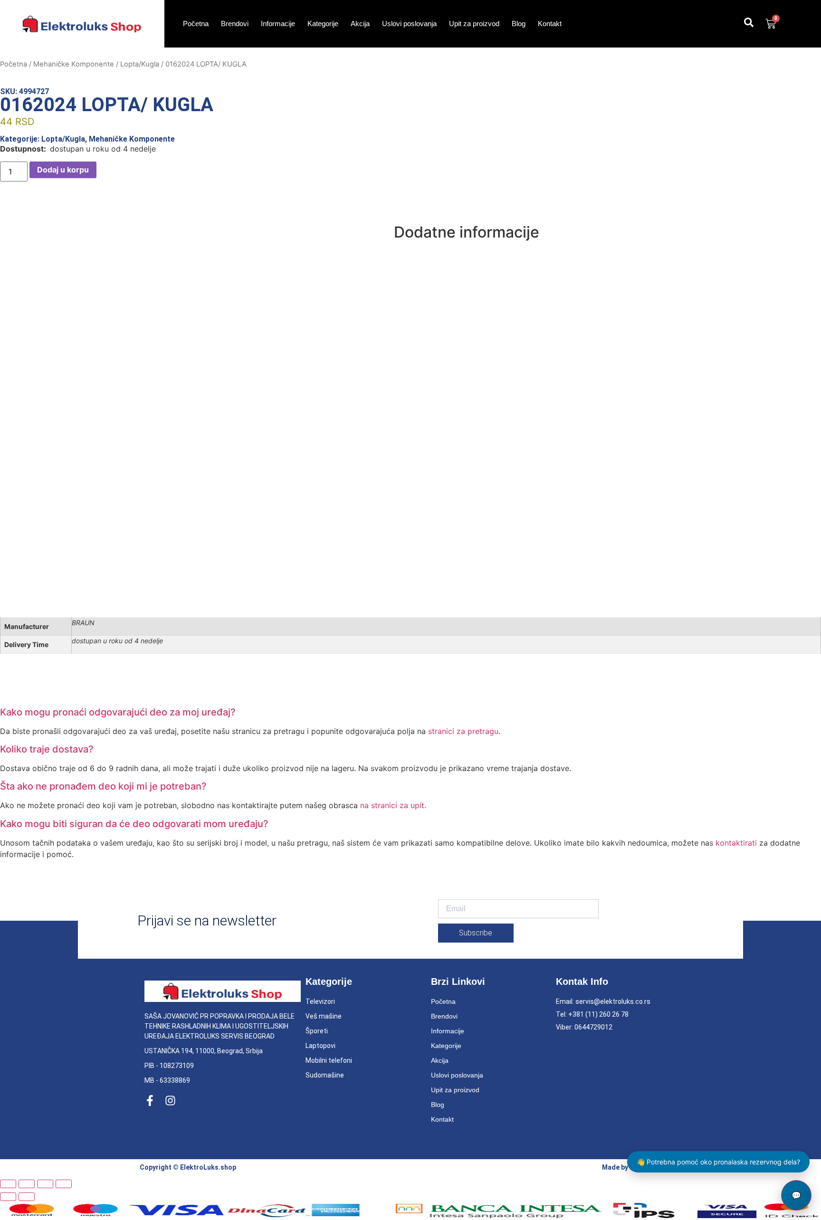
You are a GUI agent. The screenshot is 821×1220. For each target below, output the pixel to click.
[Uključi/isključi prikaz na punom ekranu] (27, 1184)
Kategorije (322, 23)
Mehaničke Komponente (73, 64)
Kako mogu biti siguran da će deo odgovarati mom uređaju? (134, 823)
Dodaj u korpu (63, 169)
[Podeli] (45, 1184)
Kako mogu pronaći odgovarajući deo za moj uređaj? (118, 712)
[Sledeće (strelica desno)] (27, 1196)
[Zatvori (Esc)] (64, 1184)
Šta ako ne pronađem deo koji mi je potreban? (103, 786)
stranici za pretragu (463, 731)
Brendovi (234, 23)
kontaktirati (736, 843)
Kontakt (550, 23)
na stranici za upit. (393, 805)
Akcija (360, 23)
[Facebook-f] (149, 1100)
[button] (410, 712)
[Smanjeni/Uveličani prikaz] (8, 1184)
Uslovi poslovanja (409, 23)
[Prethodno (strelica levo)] (8, 1196)
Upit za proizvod (474, 23)
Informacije (278, 23)
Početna (196, 23)
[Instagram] (170, 1100)
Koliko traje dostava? (47, 749)
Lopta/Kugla (139, 64)
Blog (518, 23)
